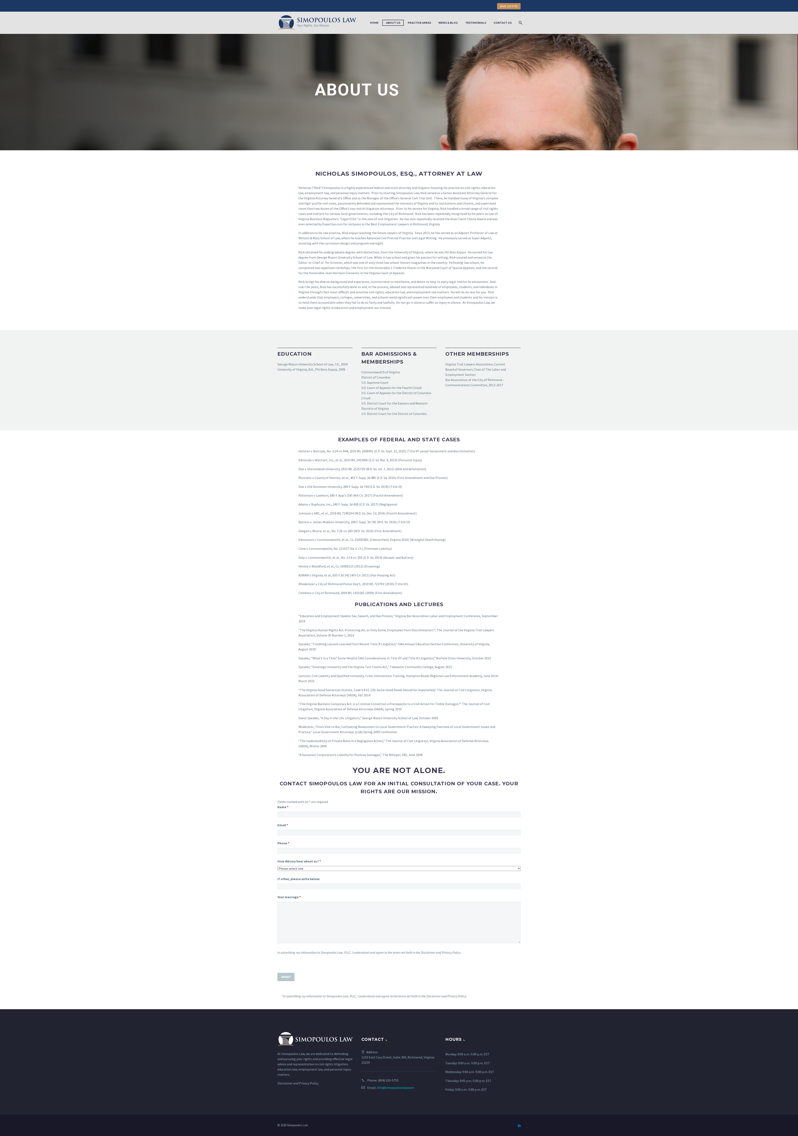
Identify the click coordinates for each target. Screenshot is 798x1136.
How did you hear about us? (299, 861)
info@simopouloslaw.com (395, 1087)
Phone (283, 843)
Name (282, 807)
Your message (289, 897)
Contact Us (503, 22)
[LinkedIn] (519, 1125)
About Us (393, 22)
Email (282, 825)
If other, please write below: (298, 879)
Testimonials (475, 22)
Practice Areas (419, 22)
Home (374, 22)
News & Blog (448, 22)
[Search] (520, 22)
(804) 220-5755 (509, 6)
